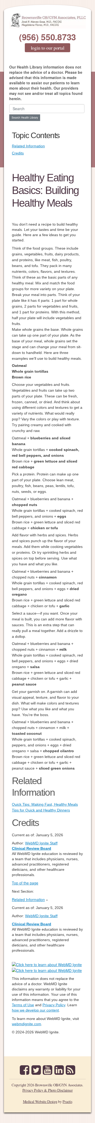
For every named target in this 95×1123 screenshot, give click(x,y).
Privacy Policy (53, 1005)
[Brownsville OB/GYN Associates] (47, 20)
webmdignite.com (26, 1024)
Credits (18, 153)
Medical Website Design (40, 1101)
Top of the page (25, 883)
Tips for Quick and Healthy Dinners (41, 810)
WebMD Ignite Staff (41, 916)
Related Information (28, 146)
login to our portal (47, 48)
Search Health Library (25, 117)
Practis (67, 1101)
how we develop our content (35, 1010)
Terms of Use (23, 1005)
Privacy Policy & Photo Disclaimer (47, 1090)
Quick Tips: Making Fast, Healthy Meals (45, 804)
